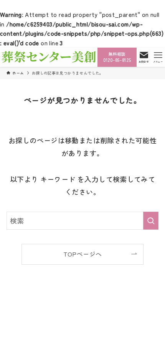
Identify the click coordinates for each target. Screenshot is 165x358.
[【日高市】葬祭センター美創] (49, 57)
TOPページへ (82, 254)
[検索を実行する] (150, 220)
